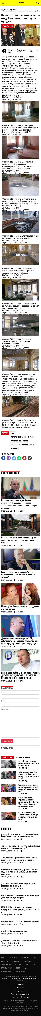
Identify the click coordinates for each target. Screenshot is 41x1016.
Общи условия (20, 991)
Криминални (16, 961)
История (18, 964)
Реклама (20, 985)
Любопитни (25, 958)
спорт (34, 964)
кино (26, 964)
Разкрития (13, 958)
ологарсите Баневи (19, 441)
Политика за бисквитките (20, 997)
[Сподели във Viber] (9, 458)
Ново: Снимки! (6, 971)
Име (3, 693)
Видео (17, 968)
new (13, 433)
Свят (34, 958)
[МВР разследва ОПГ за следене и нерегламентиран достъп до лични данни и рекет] (8, 819)
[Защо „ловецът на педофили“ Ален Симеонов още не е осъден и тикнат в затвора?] (20, 570)
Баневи (14, 449)
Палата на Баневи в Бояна (22, 445)
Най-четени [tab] (7, 757)
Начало (3, 9)
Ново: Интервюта (20, 971)
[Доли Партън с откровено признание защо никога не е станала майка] (8, 768)
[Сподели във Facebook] (3, 458)
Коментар (5, 709)
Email (3, 701)
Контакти (20, 988)
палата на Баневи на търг (22, 437)
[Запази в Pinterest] (24, 458)
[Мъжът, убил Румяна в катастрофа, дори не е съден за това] (20, 604)
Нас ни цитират (6, 968)
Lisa (9, 52)
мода (25, 968)
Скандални (12, 9)
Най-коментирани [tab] (23, 757)
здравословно (6, 964)
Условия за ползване (30, 978)
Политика (4, 961)
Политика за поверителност (12, 978)
